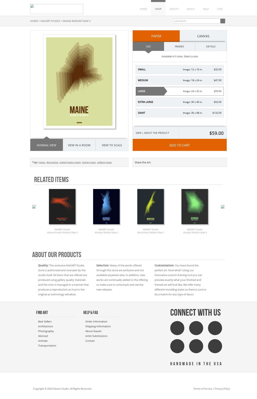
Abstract (43, 336)
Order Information (96, 321)
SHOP (158, 9)
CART (220, 9)
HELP (206, 9)
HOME (143, 9)
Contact (90, 341)
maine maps (89, 162)
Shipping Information (98, 326)
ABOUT (191, 9)
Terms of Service (202, 388)
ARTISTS (174, 9)
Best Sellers (45, 321)
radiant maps (104, 162)
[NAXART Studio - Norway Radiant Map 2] (106, 225)
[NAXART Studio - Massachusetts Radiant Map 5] (62, 225)
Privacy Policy (222, 388)
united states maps (70, 162)
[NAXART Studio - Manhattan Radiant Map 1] (150, 225)
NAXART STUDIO (50, 21)
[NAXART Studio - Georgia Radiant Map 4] (194, 225)
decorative (52, 162)
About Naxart (93, 331)
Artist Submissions (96, 336)
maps (42, 162)
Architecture (45, 326)
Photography (46, 331)
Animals (43, 341)
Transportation (47, 345)
